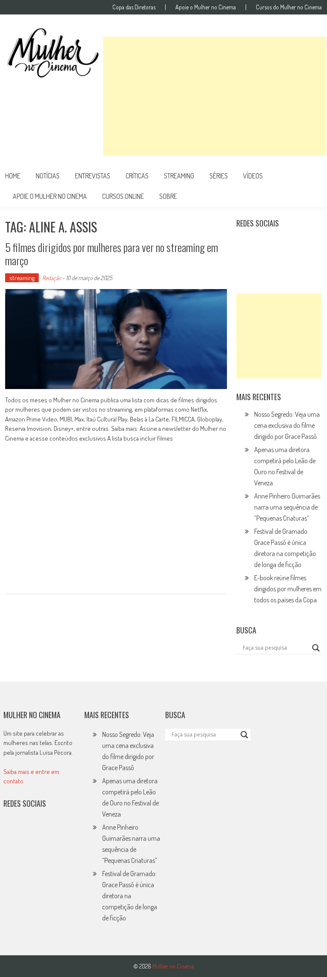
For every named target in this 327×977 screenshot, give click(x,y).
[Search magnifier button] (316, 648)
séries (218, 176)
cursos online (123, 196)
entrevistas (92, 176)
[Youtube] (301, 244)
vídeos (253, 176)
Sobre (168, 196)
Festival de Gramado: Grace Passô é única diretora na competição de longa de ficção (129, 895)
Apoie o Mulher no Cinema (205, 7)
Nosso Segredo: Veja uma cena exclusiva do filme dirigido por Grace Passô (287, 425)
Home (12, 176)
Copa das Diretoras (133, 7)
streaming (179, 176)
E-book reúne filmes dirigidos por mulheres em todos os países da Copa (287, 588)
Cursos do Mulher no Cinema (289, 7)
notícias (48, 176)
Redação (51, 277)
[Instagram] (245, 244)
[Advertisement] (215, 96)
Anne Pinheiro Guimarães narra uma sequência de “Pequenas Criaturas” (287, 507)
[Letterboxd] (264, 244)
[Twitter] (31, 831)
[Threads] (264, 262)
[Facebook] (245, 262)
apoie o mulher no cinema (50, 196)
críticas (137, 176)
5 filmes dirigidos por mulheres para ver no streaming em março (111, 254)
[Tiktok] (283, 244)
